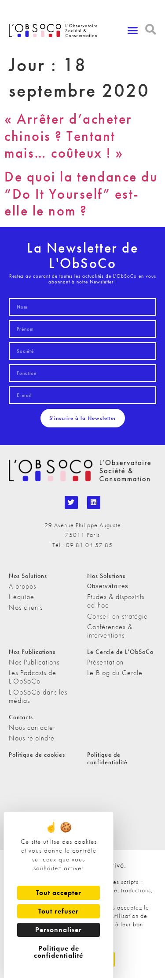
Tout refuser (58, 911)
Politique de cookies (37, 755)
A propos (22, 586)
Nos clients (26, 607)
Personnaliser (58, 929)
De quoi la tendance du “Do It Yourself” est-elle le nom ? (81, 194)
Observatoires (107, 586)
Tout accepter (58, 892)
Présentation (105, 662)
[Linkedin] (93, 502)
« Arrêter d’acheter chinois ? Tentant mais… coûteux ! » (68, 136)
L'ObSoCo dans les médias (38, 696)
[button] (133, 30)
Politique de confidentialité (107, 758)
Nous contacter (32, 727)
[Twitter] (71, 502)
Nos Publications (34, 662)
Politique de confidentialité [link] (58, 952)
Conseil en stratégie (117, 616)
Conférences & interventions (109, 631)
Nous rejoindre (32, 738)
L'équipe (21, 596)
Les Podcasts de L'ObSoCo (32, 677)
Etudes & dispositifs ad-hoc (115, 601)
